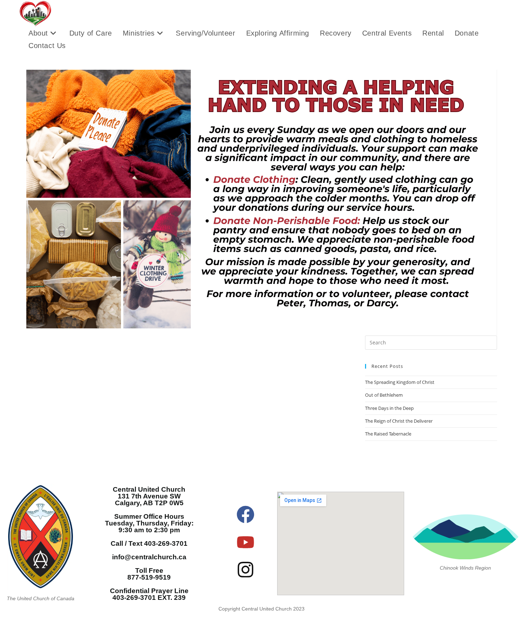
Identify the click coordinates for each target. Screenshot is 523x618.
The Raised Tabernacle (388, 434)
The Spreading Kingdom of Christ (399, 382)
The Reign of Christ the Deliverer (399, 421)
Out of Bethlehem (384, 395)
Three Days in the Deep (389, 408)
